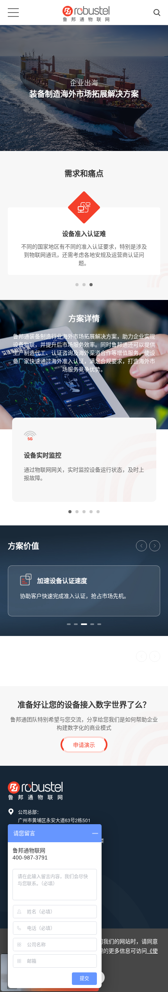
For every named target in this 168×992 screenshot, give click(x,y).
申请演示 (84, 745)
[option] (84, 235)
